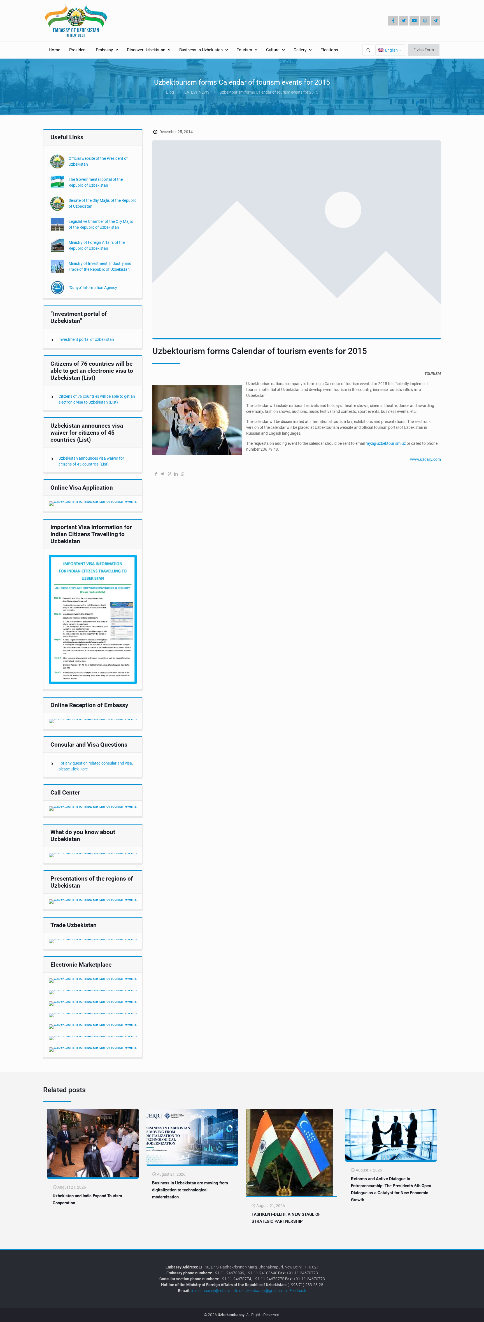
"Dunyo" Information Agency (93, 287)
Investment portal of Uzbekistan (86, 339)
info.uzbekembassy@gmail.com (259, 1290)
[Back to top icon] (461, 1313)
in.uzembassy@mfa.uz (211, 1290)
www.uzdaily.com (425, 459)
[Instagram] (425, 21)
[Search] (368, 50)
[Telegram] (435, 21)
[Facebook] (393, 21)
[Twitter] (403, 21)
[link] (93, 503)
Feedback (297, 1290)
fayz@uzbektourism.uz (386, 443)
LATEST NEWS (196, 92)
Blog (170, 92)
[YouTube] (414, 21)
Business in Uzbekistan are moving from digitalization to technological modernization (190, 1190)
